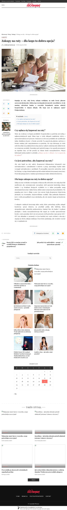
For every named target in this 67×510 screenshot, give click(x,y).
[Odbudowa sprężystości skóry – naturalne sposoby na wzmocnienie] (23, 275)
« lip (15, 394)
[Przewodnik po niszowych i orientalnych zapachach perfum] (17, 456)
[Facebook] (4, 104)
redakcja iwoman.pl (9, 44)
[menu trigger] (4, 5)
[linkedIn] (58, 233)
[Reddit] (4, 113)
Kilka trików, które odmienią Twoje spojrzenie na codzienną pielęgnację (22, 331)
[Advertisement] (33, 20)
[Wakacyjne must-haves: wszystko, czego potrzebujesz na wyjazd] (43, 275)
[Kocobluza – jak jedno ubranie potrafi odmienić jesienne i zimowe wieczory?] (50, 422)
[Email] (8, 113)
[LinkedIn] (8, 109)
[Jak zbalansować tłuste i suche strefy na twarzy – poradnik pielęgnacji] (23, 297)
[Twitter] (8, 104)
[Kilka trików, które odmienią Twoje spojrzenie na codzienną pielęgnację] (23, 321)
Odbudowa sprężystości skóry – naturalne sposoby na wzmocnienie (23, 285)
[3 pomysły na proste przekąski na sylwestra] (6, 126)
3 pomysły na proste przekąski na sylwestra (6, 134)
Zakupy (4, 37)
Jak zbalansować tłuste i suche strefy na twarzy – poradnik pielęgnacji (22, 307)
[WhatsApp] (4, 109)
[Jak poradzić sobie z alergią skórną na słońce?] (43, 321)
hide (26, 116)
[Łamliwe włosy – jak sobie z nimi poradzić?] (43, 343)
